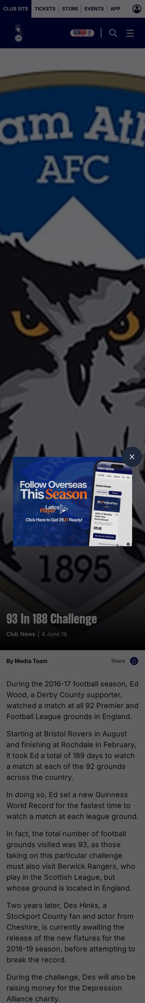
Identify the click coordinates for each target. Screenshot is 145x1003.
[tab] (132, 457)
